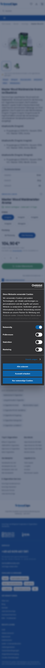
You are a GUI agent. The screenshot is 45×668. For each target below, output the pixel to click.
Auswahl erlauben (22, 373)
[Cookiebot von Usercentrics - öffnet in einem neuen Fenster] (32, 285)
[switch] (38, 335)
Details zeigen (31, 359)
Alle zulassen (22, 367)
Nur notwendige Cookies (22, 381)
